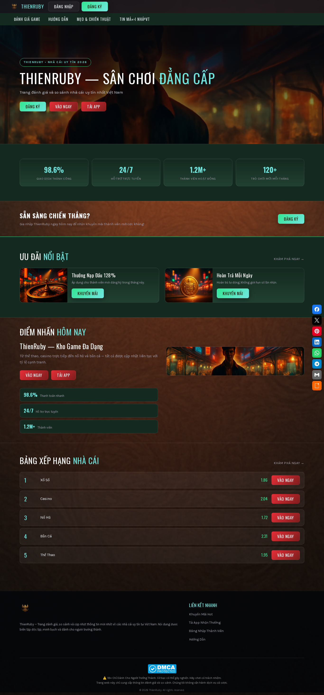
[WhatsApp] (317, 353)
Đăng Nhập (63, 6)
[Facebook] (317, 309)
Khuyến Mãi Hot (201, 614)
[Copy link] (317, 385)
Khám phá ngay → (289, 259)
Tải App (93, 107)
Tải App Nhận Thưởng (205, 623)
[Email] (317, 375)
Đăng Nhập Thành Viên (206, 631)
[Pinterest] (317, 331)
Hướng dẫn (58, 19)
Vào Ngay (63, 107)
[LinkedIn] (317, 342)
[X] (317, 320)
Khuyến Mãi (88, 293)
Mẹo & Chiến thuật (94, 19)
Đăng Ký (95, 6)
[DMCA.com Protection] (162, 668)
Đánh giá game (27, 19)
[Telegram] (317, 364)
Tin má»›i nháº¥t (135, 19)
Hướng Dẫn (197, 639)
